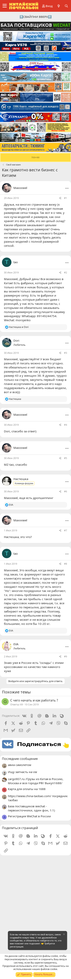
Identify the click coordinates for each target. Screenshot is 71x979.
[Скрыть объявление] (63, 935)
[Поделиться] (60, 198)
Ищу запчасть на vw (22, 772)
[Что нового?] (58, 6)
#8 (65, 563)
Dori (7, 431)
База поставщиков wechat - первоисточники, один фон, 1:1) (31, 808)
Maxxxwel (20, 188)
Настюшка (11, 537)
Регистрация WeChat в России (29, 816)
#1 (65, 198)
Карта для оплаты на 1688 (27, 789)
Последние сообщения (20, 759)
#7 (65, 530)
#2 (65, 272)
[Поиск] (66, 6)
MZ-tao (9, 464)
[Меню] (4, 6)
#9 (65, 656)
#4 (65, 424)
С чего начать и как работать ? (34, 700)
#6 (65, 491)
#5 (65, 458)
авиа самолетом (19, 765)
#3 (65, 353)
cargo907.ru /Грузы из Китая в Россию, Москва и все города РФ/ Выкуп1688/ (35, 781)
